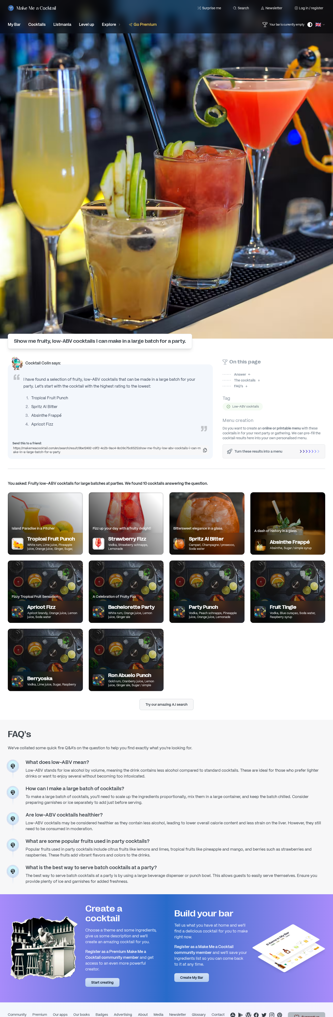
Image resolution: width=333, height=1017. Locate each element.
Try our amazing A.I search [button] (166, 704)
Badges (102, 1014)
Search (243, 8)
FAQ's (233, 386)
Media (158, 1014)
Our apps (60, 1014)
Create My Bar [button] (191, 977)
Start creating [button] (102, 982)
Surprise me (211, 8)
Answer (234, 374)
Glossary (199, 1014)
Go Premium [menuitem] (145, 24)
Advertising (123, 1014)
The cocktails (239, 380)
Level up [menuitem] (86, 24)
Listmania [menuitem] (62, 24)
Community (17, 1014)
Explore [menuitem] (109, 24)
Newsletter (273, 8)
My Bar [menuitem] (14, 24)
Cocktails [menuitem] (37, 24)
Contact (218, 1014)
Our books (81, 1014)
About (143, 1014)
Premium (39, 1014)
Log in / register (311, 8)
